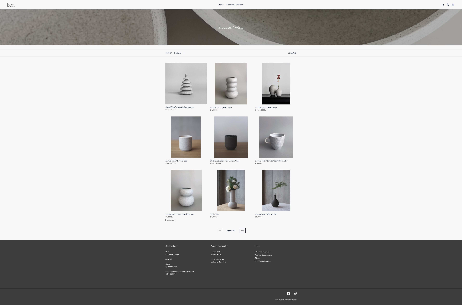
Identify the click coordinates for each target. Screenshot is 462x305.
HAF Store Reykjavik (262, 252)
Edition (257, 258)
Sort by (168, 53)
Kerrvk (282, 299)
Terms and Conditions (263, 261)
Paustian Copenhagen (263, 255)
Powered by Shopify (291, 299)
